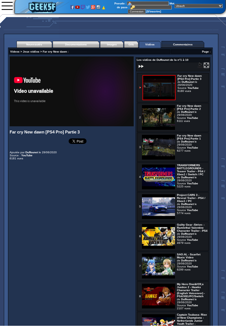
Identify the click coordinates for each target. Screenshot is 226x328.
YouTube (27, 155)
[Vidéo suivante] (141, 68)
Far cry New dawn (55, 51)
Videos (15, 51)
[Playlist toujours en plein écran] (206, 67)
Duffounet (31, 152)
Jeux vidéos (31, 51)
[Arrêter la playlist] (200, 67)
